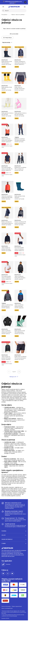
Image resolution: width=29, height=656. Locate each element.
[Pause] (25, 2)
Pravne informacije (6, 606)
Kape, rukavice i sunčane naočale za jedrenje (14, 28)
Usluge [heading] (3, 535)
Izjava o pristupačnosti (7, 608)
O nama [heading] (4, 543)
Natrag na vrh (13, 376)
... (9, 14)
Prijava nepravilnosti (17, 606)
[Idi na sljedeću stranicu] (19, 371)
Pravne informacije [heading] (7, 539)
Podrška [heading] (4, 531)
